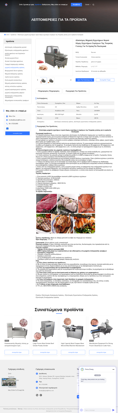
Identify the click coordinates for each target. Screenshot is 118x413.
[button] (7, 333)
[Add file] (81, 410)
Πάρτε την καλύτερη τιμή (84, 80)
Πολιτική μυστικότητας (9, 408)
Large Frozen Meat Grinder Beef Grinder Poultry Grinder (43, 344)
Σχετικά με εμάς (28, 4)
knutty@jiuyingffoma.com (17, 120)
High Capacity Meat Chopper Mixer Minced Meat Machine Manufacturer (72, 344)
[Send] (113, 410)
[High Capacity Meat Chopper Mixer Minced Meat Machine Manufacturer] (73, 329)
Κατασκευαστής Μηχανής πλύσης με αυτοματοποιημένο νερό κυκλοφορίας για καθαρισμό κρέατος (16, 345)
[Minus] (113, 369)
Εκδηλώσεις (46, 4)
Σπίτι (21, 4)
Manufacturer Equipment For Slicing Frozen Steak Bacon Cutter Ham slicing (101, 345)
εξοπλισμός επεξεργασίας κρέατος (47, 297)
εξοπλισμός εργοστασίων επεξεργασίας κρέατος (81, 295)
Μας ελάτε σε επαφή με (59, 4)
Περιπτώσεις (12, 387)
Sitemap (20, 408)
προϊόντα (38, 4)
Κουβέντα (76, 4)
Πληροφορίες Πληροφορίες (48, 91)
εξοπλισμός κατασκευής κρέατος (53, 295)
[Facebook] (41, 395)
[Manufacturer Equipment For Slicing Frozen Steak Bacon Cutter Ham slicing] (101, 329)
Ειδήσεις (11, 383)
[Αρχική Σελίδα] (6, 4)
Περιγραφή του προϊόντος (76, 91)
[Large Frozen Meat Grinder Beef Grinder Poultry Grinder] (45, 329)
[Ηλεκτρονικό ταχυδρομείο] (7, 128)
